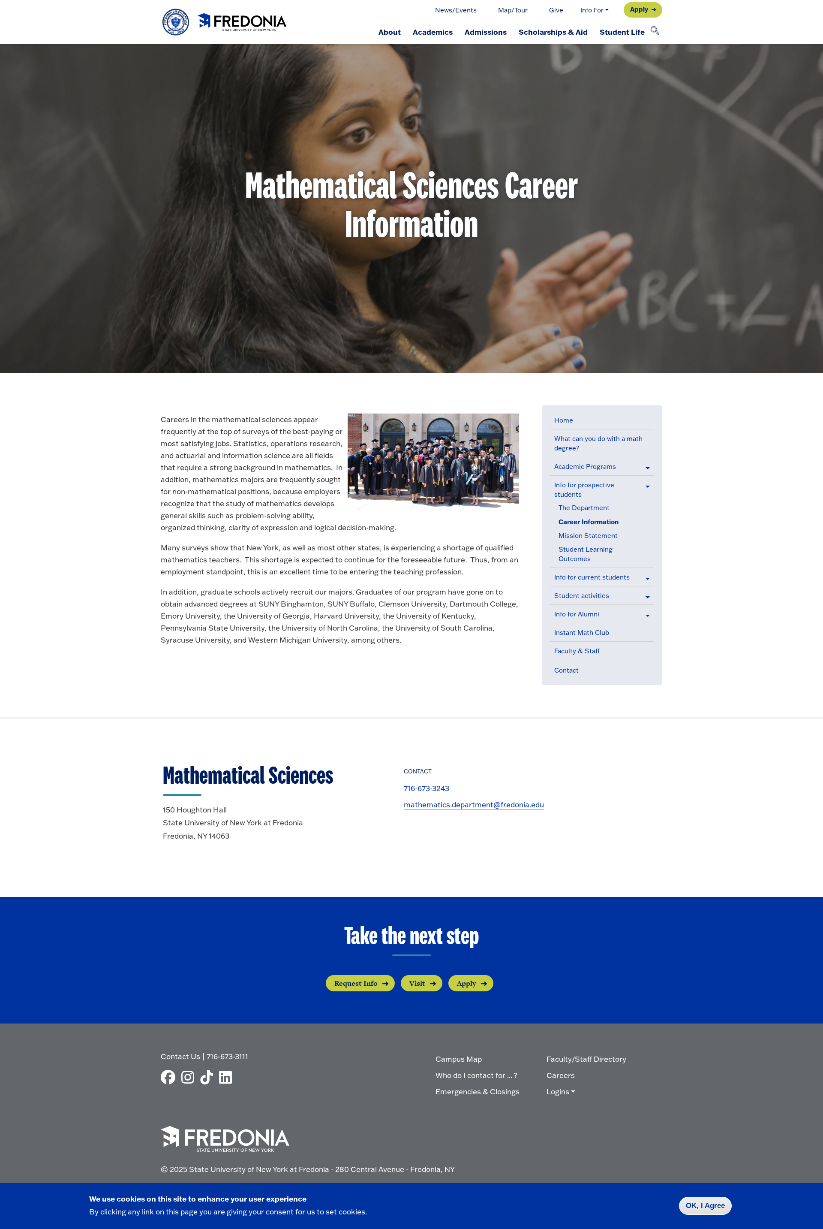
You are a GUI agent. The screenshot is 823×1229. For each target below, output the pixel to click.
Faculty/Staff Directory (586, 1058)
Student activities (581, 596)
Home (563, 420)
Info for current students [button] (592, 577)
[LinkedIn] (227, 1077)
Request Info (356, 983)
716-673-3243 (426, 788)
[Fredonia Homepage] (225, 22)
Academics (433, 31)
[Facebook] (170, 1077)
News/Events (456, 10)
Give (556, 10)
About (389, 31)
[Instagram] (189, 1077)
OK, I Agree (705, 1206)
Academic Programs (585, 466)
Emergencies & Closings (478, 1091)
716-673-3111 (227, 1056)
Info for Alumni (576, 614)
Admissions (486, 31)
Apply (639, 9)
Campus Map (459, 1058)
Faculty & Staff (577, 651)
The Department (584, 508)
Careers (561, 1075)
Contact (566, 670)
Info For (592, 10)
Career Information (589, 521)
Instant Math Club (581, 632)
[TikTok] (208, 1077)
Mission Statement (588, 535)
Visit (417, 983)
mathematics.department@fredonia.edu (474, 804)
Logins (558, 1091)
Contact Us (180, 1056)
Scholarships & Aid (553, 31)
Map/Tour (513, 10)
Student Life (622, 31)
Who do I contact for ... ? (476, 1075)
